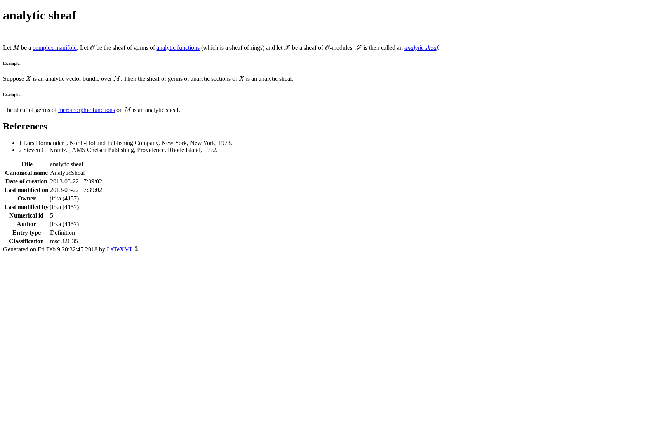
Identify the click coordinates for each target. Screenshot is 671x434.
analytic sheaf (421, 47)
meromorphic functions (86, 109)
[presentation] (16, 48)
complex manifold (55, 47)
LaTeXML (121, 249)
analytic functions (178, 47)
